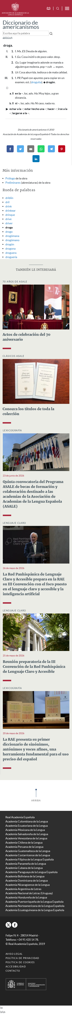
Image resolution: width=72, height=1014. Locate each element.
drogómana (12, 235)
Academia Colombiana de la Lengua (26, 821)
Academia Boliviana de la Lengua (24, 876)
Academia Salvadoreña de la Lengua (26, 834)
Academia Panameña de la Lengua (25, 863)
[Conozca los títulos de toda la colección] (36, 381)
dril (7, 202)
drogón (9, 244)
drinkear (10, 210)
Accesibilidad (16, 966)
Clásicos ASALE (13, 356)
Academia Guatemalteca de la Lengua (27, 851)
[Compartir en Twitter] (20, 148)
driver (9, 223)
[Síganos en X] (8, 925)
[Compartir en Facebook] (10, 148)
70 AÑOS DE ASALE (15, 281)
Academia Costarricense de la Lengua (27, 855)
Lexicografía (12, 430)
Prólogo (10, 178)
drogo (9, 231)
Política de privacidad (22, 958)
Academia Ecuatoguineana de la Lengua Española (34, 910)
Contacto (13, 971)
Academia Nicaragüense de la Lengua (27, 884)
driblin (9, 197)
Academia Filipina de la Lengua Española (29, 859)
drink (8, 206)
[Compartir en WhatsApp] (41, 148)
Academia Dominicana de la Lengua (26, 880)
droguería (11, 257)
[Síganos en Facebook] (14, 925)
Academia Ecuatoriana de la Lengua (26, 825)
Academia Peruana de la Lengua (24, 846)
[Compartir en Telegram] (51, 148)
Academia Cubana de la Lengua (24, 867)
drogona (10, 248)
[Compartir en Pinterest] (61, 148)
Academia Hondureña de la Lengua (26, 897)
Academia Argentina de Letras (23, 889)
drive (8, 219)
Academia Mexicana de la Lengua (25, 829)
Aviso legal (14, 954)
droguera (10, 252)
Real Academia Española (20, 817)
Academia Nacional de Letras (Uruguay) (29, 893)
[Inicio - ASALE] (15, 8)
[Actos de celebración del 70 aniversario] (36, 306)
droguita (36, 82)
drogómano (12, 240)
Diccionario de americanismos (21, 25)
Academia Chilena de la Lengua (23, 842)
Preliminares (13, 182)
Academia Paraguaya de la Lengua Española (31, 872)
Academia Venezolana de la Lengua (26, 838)
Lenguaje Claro (14, 523)
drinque (10, 214)
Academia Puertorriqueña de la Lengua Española (34, 901)
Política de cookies (20, 962)
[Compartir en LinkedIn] (36, 158)
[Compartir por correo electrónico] (30, 148)
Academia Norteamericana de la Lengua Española (34, 905)
